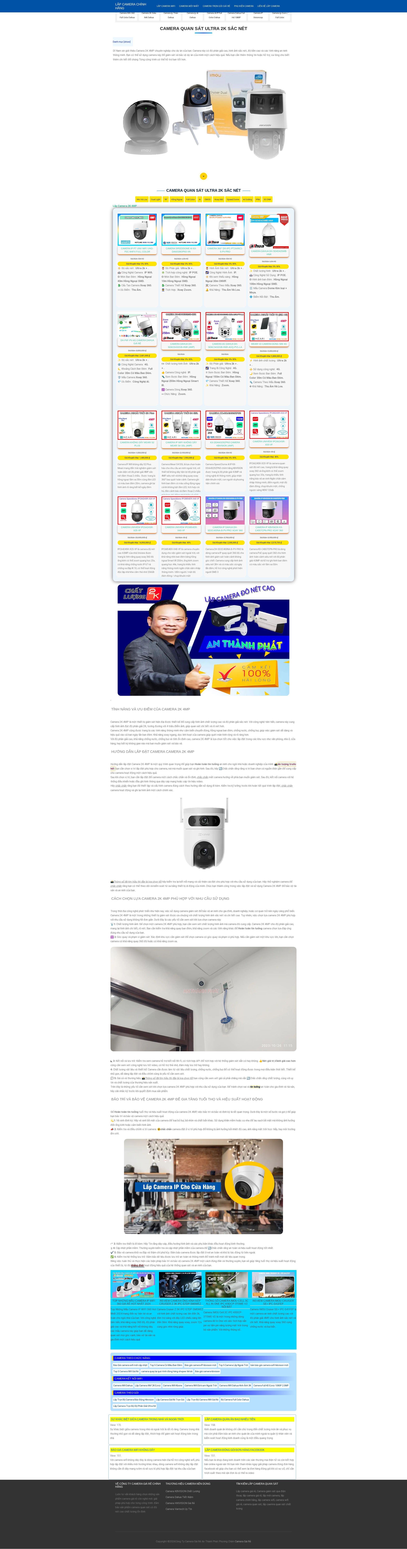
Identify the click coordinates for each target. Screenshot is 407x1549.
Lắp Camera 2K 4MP (125, 205)
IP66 (258, 199)
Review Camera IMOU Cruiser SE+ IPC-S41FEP (273, 1302)
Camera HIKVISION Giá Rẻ (180, 1503)
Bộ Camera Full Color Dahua (235, 1399)
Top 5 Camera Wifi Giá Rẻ (126, 1371)
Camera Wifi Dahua (123, 1385)
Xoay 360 (218, 199)
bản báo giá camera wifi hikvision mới (269, 1365)
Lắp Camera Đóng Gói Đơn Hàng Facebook (235, 1450)
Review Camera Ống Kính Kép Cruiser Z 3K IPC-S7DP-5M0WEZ (180, 1302)
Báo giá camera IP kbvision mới (200, 1365)
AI (200, 199)
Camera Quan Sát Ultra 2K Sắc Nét (203, 28)
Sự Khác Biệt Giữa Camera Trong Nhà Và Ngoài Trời (147, 1419)
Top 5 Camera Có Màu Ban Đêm (166, 1365)
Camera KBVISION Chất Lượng (183, 1491)
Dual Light (155, 199)
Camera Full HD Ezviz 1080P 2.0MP (271, 1385)
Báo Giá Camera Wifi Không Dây (133, 1450)
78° (165, 199)
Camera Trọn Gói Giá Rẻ (216, 6)
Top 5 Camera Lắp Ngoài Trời (233, 1365)
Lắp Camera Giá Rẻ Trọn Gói (170, 1399)
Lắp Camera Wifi (166, 6)
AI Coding (247, 199)
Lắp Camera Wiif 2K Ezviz (148, 1385)
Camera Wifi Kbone (172, 1385)
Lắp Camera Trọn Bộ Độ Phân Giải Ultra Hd (134, 1406)
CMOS (207, 199)
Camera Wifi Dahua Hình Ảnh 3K (235, 1385)
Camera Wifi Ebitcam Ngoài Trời (201, 1385)
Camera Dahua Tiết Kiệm (179, 1497)
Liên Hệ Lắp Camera (269, 6)
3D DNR (267, 199)
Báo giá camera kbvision (207, 1371)
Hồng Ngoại (176, 199)
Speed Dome (233, 199)
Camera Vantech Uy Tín (179, 1509)
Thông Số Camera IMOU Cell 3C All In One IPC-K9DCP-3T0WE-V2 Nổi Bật (226, 1303)
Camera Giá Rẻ (243, 1541)
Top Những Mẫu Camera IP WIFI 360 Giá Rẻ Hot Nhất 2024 (133, 1302)
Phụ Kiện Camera (244, 6)
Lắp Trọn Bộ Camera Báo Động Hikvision (133, 1399)
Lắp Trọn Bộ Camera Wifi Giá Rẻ (202, 1399)
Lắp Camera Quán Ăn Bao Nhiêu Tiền (230, 1419)
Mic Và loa (142, 199)
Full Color (190, 199)
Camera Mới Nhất (189, 6)
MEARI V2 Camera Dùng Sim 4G (269, 344)
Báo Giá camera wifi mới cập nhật (130, 1365)
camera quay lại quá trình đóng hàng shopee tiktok (167, 1371)
